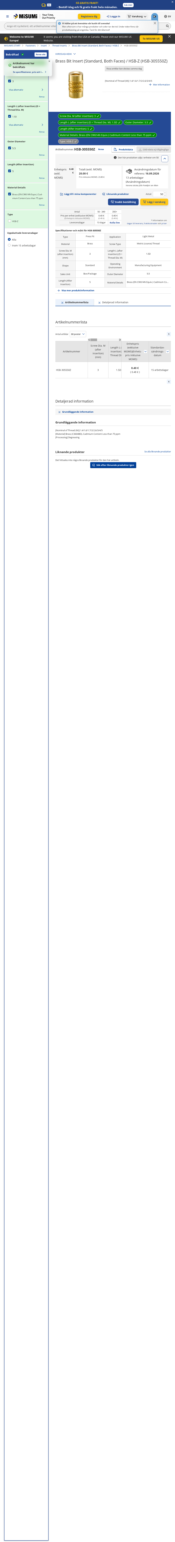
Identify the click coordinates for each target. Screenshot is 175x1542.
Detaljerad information (115, 302)
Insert (44, 45)
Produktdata (126, 149)
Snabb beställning (125, 202)
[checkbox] (26, 81)
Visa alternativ (16, 89)
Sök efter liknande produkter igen (115, 465)
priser (164, 223)
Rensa (41, 96)
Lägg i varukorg (156, 202)
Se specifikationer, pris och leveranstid (28, 72)
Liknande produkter (117, 194)
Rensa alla (40, 54)
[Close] (155, 23)
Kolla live (115, 222)
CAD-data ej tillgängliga (156, 149)
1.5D (14, 116)
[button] (128, 5)
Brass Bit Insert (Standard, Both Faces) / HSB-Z (95, 45)
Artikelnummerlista (76, 302)
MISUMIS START (12, 45)
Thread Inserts (59, 45)
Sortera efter (145, 351)
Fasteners (31, 45)
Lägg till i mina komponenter (80, 194)
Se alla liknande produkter (157, 451)
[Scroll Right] (120, 340)
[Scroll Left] (89, 340)
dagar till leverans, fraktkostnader (142, 223)
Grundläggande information (77, 411)
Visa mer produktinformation (78, 290)
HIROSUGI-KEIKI (63, 53)
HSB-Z (15, 221)
